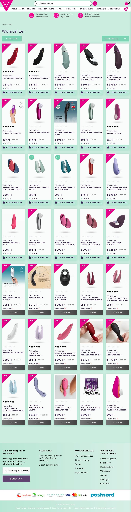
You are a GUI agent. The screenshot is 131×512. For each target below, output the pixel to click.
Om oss (78, 464)
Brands (10, 24)
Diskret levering (82, 460)
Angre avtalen (81, 472)
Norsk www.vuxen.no (83, 508)
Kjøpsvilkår (80, 468)
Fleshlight (104, 479)
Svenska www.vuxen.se (38, 508)
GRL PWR (104, 484)
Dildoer (103, 475)
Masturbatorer (107, 467)
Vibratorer (105, 471)
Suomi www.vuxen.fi (61, 508)
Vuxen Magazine (108, 459)
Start (4, 24)
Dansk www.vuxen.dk (106, 508)
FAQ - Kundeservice (84, 456)
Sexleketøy (105, 463)
